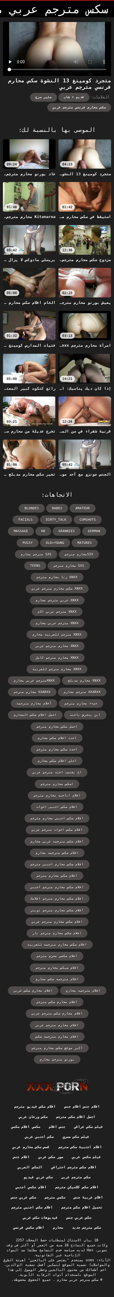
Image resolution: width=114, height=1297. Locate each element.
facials (25, 520)
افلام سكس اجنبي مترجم (32, 1207)
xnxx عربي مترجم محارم (57, 600)
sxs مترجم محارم (36, 554)
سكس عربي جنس (23, 1197)
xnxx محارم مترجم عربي (57, 646)
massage (21, 531)
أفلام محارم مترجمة (34, 703)
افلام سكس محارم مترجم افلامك (57, 899)
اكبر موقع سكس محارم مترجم (57, 1048)
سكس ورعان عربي (33, 1117)
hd (43, 531)
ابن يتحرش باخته (85, 715)
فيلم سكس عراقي (88, 1127)
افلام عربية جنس (88, 1197)
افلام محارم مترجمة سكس (57, 1037)
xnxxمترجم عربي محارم (34, 680)
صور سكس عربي (50, 1157)
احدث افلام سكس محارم (57, 738)
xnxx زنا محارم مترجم (57, 577)
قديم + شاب (74, 97)
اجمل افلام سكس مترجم (75, 1117)
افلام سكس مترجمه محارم (57, 853)
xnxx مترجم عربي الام (57, 612)
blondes (32, 508)
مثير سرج (43, 97)
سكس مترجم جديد (86, 1227)
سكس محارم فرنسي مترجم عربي (79, 107)
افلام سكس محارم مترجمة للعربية (57, 945)
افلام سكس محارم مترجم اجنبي (57, 887)
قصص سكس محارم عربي (30, 1147)
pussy (28, 543)
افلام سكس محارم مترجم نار (57, 933)
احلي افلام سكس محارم (57, 761)
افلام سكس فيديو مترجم (35, 1106)
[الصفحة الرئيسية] (57, 1086)
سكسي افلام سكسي (25, 1127)
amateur (82, 508)
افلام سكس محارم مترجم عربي (57, 922)
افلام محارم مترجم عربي (57, 1025)
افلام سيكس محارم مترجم (57, 968)
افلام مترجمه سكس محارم (57, 979)
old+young (55, 543)
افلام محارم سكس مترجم (57, 1002)
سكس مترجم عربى (75, 1177)
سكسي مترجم (55, 1197)
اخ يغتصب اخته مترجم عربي (57, 772)
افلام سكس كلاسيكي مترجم (77, 1187)
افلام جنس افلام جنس (82, 1106)
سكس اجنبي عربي (39, 1137)
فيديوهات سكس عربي (40, 1218)
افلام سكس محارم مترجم (57, 876)
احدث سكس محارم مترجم (57, 749)
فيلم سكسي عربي (86, 1157)
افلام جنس (21, 1157)
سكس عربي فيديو (38, 1177)
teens (35, 566)
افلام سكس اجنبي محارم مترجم (57, 818)
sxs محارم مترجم (68, 566)
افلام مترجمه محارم (83, 991)
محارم (58, 1227)
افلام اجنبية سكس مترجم (80, 1147)
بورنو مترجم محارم (57, 1059)
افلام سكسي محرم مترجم (57, 956)
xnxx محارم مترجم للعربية (57, 669)
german (94, 531)
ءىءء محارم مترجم (81, 703)
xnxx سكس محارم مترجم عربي (57, 588)
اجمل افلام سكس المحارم (35, 715)
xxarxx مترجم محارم (82, 692)
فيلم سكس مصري (76, 1137)
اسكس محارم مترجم (57, 784)
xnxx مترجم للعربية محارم (57, 634)
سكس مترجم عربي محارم (76, 1280)
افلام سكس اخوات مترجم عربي (57, 830)
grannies (66, 531)
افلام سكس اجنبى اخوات (57, 807)
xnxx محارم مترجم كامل (57, 658)
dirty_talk (56, 520)
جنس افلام (57, 1127)
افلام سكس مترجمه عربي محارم (57, 841)
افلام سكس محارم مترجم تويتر (57, 910)
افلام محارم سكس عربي (33, 991)
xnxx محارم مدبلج (84, 680)
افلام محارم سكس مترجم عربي (57, 1013)
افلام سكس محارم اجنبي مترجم (57, 864)
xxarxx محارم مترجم (32, 692)
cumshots (88, 520)
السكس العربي (30, 1167)
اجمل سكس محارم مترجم (57, 727)
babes (57, 508)
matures (84, 543)
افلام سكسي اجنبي (30, 1187)
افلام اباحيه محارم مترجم (57, 795)
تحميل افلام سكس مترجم (82, 1207)
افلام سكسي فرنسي (28, 1227)
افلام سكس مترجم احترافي (73, 1167)
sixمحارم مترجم (79, 554)
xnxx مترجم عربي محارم (57, 623)
